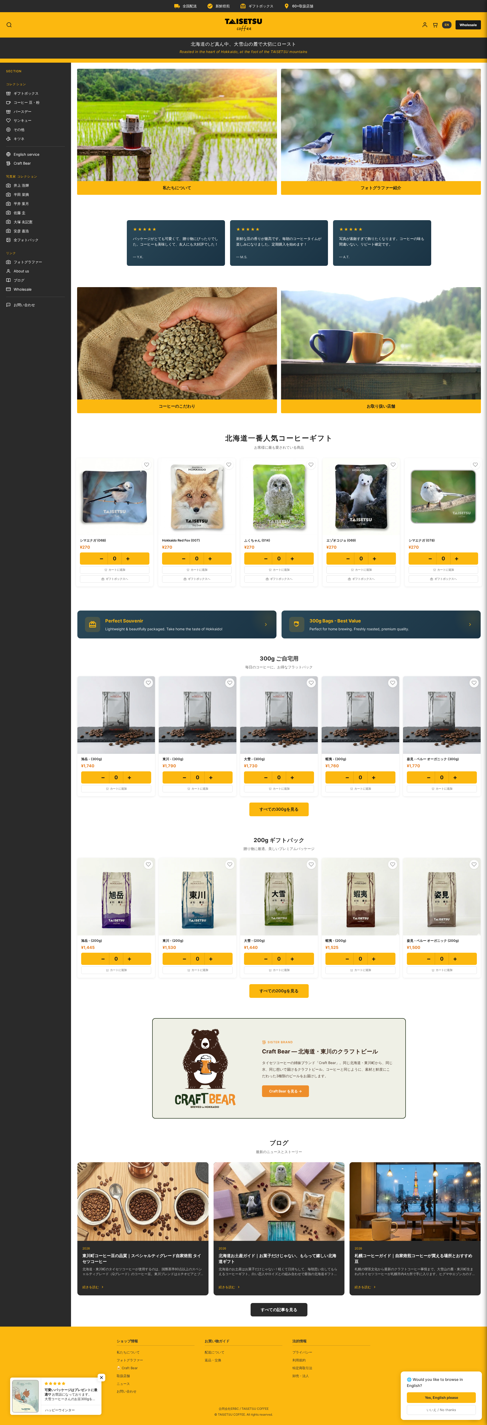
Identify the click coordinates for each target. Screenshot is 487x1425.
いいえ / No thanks (441, 1410)
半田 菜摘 (21, 194)
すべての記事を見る (279, 1309)
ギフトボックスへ (117, 579)
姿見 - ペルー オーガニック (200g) (433, 941)
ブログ (19, 280)
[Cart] (435, 25)
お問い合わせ (24, 305)
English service (26, 154)
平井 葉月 (21, 203)
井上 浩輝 (21, 185)
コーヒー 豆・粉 (27, 102)
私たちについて (128, 1352)
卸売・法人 (300, 1376)
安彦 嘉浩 (21, 231)
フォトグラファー (28, 262)
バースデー (22, 111)
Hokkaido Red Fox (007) (181, 540)
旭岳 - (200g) (91, 941)
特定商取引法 (302, 1368)
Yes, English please (441, 1397)
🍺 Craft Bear (127, 1368)
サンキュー (22, 120)
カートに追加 (117, 569)
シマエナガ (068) (93, 540)
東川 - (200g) (173, 941)
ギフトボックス (26, 93)
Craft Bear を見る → (285, 1091)
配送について (214, 1352)
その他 (19, 129)
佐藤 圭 (19, 213)
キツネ (19, 138)
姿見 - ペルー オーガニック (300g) (433, 759)
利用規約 (299, 1360)
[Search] (9, 25)
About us (21, 271)
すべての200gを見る (279, 990)
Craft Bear (22, 163)
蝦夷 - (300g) (335, 759)
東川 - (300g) (173, 759)
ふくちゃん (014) (257, 540)
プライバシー (302, 1352)
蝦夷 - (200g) (335, 941)
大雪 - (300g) (254, 759)
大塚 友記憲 (23, 222)
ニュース (123, 1384)
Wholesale (468, 25)
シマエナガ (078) (422, 540)
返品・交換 (213, 1360)
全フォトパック (26, 240)
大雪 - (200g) (254, 941)
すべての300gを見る (279, 809)
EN (447, 25)
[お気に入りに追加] (146, 464)
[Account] (425, 25)
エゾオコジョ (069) (341, 540)
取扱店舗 (123, 1376)
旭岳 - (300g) (91, 759)
